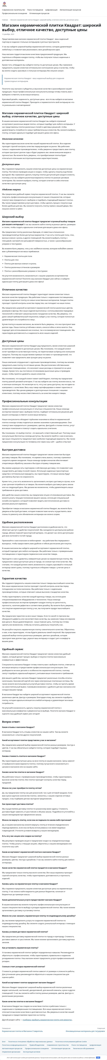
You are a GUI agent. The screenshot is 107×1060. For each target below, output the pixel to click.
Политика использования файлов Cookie (71, 1041)
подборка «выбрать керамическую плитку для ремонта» (47, 1020)
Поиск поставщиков (35, 10)
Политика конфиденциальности (14, 1045)
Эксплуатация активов (31, 1052)
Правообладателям (36, 1045)
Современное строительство (13, 10)
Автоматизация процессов (70, 10)
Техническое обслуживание (83, 1048)
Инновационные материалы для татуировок (85, 1029)
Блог (4, 1041)
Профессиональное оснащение (14, 13)
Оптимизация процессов (39, 13)
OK (98, 1057)
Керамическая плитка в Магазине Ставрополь (22, 1029)
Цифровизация (51, 10)
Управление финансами (11, 1052)
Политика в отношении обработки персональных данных (30, 1041)
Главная (5, 20)
